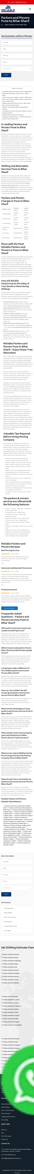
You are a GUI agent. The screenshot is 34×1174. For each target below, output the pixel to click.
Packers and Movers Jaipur (10, 964)
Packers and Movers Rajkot (10, 1019)
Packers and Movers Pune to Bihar (14, 829)
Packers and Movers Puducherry (12, 1006)
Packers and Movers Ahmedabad (12, 1025)
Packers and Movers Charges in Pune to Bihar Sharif (16, 97)
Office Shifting (8, 913)
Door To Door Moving (10, 917)
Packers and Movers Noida (10, 1042)
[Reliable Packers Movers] (8, 8)
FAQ (2, 1133)
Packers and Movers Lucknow (11, 1000)
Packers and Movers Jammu (11, 970)
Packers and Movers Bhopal (11, 983)
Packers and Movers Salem (10, 1012)
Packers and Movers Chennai (11, 954)
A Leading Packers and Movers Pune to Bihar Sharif (16, 91)
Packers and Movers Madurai (11, 973)
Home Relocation (8, 908)
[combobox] (17, 69)
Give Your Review (9, 608)
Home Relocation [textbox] (7, 69)
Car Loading (7, 930)
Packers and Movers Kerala (10, 957)
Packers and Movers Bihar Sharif (15, 827)
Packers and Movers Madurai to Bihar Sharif (17, 825)
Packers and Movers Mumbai (11, 1039)
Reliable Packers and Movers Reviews (13, 115)
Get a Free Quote (6, 1136)
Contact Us (4, 1139)
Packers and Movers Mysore (11, 976)
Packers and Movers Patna (10, 980)
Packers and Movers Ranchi (10, 1009)
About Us (4, 1130)
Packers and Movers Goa (10, 967)
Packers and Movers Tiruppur (11, 1022)
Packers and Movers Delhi (10, 996)
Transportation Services (10, 926)
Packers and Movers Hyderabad (12, 961)
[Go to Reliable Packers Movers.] (1, 24)
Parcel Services (8, 921)
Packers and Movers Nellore (11, 1003)
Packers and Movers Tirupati (11, 1015)
